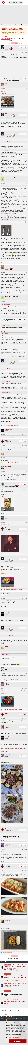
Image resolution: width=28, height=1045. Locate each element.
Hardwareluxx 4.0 (6, 1016)
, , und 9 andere (12, 554)
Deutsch (13, 1016)
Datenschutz (19, 1018)
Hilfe (24, 1018)
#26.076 (25, 272)
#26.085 (25, 533)
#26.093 (25, 718)
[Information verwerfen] (25, 28)
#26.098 (25, 849)
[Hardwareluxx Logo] (4, 2)
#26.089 (25, 633)
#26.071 (25, 52)
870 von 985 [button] (14, 43)
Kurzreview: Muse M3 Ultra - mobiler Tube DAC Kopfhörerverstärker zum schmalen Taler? (15, 966)
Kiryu (16, 988)
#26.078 (25, 366)
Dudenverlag (17, 400)
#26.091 (25, 673)
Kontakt (2, 1018)
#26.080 (25, 445)
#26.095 (25, 742)
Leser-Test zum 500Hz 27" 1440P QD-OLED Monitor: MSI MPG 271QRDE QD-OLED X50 (14, 1001)
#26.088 (25, 618)
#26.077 (25, 301)
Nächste (20, 43)
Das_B (5, 986)
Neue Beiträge (9, 24)
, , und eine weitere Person (15, 462)
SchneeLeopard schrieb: (7, 635)
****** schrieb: (5, 141)
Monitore (9, 986)
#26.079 (25, 434)
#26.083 (25, 489)
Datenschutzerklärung (14, 1037)
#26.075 (25, 183)
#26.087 (25, 598)
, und (9, 129)
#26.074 (25, 139)
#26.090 (25, 651)
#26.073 (25, 119)
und (7, 952)
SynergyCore (6, 1004)
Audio (12, 969)
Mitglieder (17, 24)
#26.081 (25, 457)
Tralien (16, 1006)
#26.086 (25, 564)
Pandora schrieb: (5, 654)
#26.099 (25, 870)
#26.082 (25, 471)
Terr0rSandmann (7, 969)
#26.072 (25, 88)
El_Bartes (4, 40)
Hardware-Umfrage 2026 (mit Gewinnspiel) (12, 28)
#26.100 (25, 926)
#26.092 (25, 688)
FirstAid (5, 994)
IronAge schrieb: (5, 304)
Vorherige (8, 43)
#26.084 (25, 522)
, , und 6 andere (13, 174)
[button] (5, 25)
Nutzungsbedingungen (10, 1018)
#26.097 (25, 834)
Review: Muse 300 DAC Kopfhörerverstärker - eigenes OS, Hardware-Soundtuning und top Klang (15, 975)
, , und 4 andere (13, 589)
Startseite (3, 1020)
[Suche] (10, 2)
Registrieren (23, 24)
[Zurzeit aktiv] (3, 469)
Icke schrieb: (4, 186)
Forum (2, 24)
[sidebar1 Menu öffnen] (25, 2)
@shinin (3, 851)
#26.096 (25, 760)
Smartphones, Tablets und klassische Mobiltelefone (13, 995)
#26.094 (25, 731)
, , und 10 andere (11, 425)
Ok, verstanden (17, 1041)
